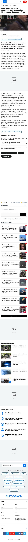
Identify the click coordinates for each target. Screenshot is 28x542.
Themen (3, 501)
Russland (9, 477)
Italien (23, 473)
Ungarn (7, 486)
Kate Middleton (6, 156)
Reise (2, 512)
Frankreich (15, 5)
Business (3, 507)
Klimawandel (14, 490)
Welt (10, 5)
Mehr (2, 528)
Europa (2, 504)
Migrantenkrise (7, 480)
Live (25, 1)
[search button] (24, 465)
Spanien (8, 483)
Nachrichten (5, 5)
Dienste (2, 525)
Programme (17, 515)
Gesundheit (17, 510)
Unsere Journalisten (5, 518)
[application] (14, 23)
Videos (2, 515)
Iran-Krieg (5, 473)
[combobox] (14, 465)
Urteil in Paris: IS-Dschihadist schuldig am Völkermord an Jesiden (10, 143)
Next (2, 510)
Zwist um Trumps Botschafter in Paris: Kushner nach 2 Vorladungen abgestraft (11, 147)
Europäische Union (17, 483)
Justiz (21, 152)
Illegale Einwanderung (18, 486)
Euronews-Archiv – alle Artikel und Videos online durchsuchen (20, 519)
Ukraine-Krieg (15, 473)
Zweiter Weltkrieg (19, 480)
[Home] (1, 5)
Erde (16, 507)
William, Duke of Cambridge (9, 152)
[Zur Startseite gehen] (5, 1)
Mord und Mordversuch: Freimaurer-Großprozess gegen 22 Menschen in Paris (12, 139)
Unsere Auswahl (7, 343)
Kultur (16, 512)
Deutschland (18, 477)
